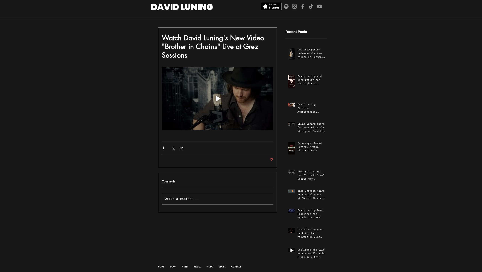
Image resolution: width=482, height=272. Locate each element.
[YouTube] (319, 6)
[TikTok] (311, 6)
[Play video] (217, 98)
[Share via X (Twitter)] (173, 148)
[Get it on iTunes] (271, 6)
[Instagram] (294, 6)
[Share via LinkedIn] (182, 148)
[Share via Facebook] (163, 148)
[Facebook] (303, 6)
